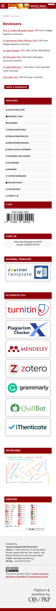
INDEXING (12, 169)
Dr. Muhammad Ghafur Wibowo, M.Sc (20, 41)
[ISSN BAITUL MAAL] (19, 223)
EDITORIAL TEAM (15, 116)
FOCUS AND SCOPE (16, 110)
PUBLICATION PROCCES (18, 136)
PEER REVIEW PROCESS (18, 143)
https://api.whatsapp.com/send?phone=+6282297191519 (28, 243)
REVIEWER (13, 123)
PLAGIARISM (13, 163)
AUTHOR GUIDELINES (17, 176)
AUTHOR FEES (14, 189)
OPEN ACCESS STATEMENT (19, 150)
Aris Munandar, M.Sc (12, 57)
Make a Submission (16, 87)
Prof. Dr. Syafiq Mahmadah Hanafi (18, 31)
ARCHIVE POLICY (15, 183)
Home (6, 16)
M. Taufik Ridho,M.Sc (12, 67)
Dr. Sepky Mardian (11, 51)
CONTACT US (13, 196)
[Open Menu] (3, 6)
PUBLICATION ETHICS (17, 130)
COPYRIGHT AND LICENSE (19, 156)
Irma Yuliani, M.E (10, 77)
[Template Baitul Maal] (28, 273)
